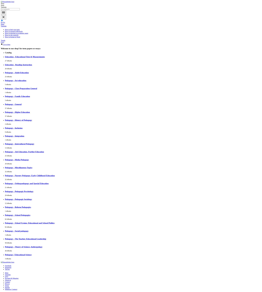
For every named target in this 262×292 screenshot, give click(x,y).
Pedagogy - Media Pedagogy (17, 160)
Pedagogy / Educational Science (18, 255)
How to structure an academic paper (16, 33)
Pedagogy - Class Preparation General (21, 88)
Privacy (7, 284)
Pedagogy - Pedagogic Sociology (18, 199)
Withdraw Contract (11, 289)
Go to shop (6, 44)
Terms (7, 286)
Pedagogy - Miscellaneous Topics (18, 168)
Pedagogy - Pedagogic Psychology (19, 191)
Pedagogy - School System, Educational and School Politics (30, 223)
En (4, 22)
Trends (3, 40)
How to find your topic (12, 29)
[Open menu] (3, 12)
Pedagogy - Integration (14, 136)
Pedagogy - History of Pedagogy (18, 120)
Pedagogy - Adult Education (17, 73)
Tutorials (3, 26)
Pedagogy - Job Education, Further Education (24, 152)
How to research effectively (14, 31)
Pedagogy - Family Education (17, 96)
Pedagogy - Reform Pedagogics (18, 207)
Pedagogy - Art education (15, 80)
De (2, 22)
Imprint (7, 287)
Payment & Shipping (11, 278)
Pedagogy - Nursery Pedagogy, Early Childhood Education (30, 176)
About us (8, 280)
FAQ (2, 42)
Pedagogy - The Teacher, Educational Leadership (25, 239)
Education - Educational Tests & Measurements (25, 57)
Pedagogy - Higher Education (17, 112)
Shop (2, 24)
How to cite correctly (12, 35)
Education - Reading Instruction (18, 65)
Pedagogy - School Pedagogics (17, 215)
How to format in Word (12, 37)
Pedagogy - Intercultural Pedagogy (19, 144)
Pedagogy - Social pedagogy (17, 231)
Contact (7, 282)
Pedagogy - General (13, 104)
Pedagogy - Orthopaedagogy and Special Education (27, 183)
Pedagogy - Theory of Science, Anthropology (23, 247)
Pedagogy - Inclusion (14, 128)
